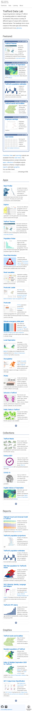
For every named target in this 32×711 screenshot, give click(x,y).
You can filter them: (9, 169)
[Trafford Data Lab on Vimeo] (6, 706)
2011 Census (8, 692)
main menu (17, 158)
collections (10, 162)
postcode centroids (22, 295)
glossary (19, 28)
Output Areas (24, 692)
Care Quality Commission (13, 148)
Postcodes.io (20, 308)
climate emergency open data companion (14, 332)
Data (9, 5)
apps (4, 162)
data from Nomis (18, 531)
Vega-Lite (23, 364)
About (21, 5)
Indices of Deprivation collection (18, 675)
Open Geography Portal (18, 298)
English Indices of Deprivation (12, 75)
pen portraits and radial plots (17, 694)
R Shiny (20, 289)
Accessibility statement (6, 709)
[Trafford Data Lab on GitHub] (2, 706)
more (21, 41)
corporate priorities (20, 58)
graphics (16, 167)
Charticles (4, 5)
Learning (15, 5)
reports (5, 167)
